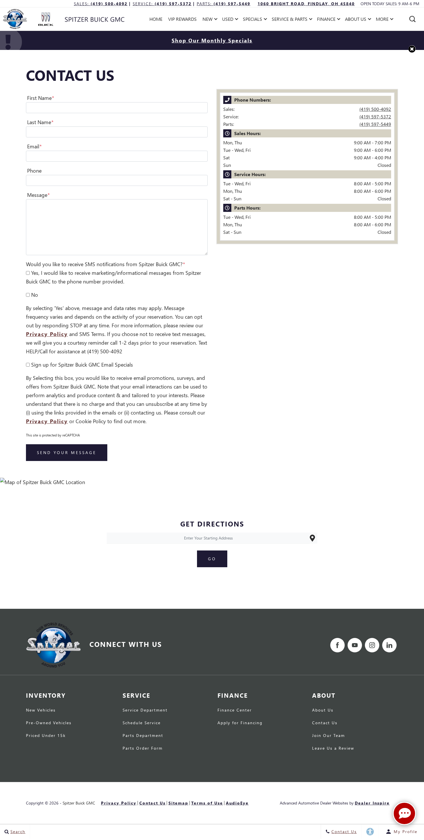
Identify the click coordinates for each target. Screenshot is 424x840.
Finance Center (234, 710)
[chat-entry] (404, 813)
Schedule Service (142, 723)
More (382, 20)
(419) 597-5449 (375, 124)
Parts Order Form (143, 748)
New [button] (209, 20)
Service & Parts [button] (289, 20)
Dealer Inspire (372, 803)
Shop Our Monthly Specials (212, 40)
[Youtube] (355, 645)
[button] (412, 19)
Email (34, 146)
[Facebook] (337, 645)
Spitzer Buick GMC (79, 803)
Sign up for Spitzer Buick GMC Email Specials (82, 364)
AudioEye (237, 803)
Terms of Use (207, 803)
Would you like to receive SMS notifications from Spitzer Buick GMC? (105, 264)
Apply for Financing (239, 723)
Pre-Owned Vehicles (49, 723)
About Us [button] (355, 20)
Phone (34, 170)
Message (38, 194)
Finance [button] (326, 20)
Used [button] (228, 20)
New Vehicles (41, 710)
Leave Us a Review (333, 748)
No (34, 294)
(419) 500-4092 (375, 109)
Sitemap (178, 803)
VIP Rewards (182, 19)
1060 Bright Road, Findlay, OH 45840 (306, 3)
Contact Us (324, 723)
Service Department (145, 710)
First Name (40, 97)
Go (212, 558)
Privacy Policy (47, 333)
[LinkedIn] (389, 645)
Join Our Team (328, 735)
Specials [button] (252, 20)
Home (155, 19)
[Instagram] (372, 645)
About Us (322, 710)
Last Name (40, 122)
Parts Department (143, 735)
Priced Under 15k (46, 735)
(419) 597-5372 (375, 116)
